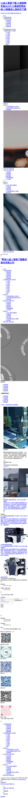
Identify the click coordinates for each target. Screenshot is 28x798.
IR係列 (8, 38)
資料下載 (8, 189)
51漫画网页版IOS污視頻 (12, 106)
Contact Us (6, 466)
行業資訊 (8, 186)
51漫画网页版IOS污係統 (9, 29)
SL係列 (8, 35)
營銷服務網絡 (9, 177)
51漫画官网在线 (7, 17)
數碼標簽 (8, 26)
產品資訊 (8, 192)
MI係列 (8, 37)
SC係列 (8, 32)
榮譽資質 (8, 176)
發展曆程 (8, 173)
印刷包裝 (8, 22)
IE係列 (8, 43)
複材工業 (8, 25)
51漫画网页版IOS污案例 (12, 191)
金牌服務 (8, 109)
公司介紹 (8, 171)
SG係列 (8, 34)
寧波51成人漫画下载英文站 (7, 784)
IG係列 (8, 41)
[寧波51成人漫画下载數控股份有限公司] (11, 13)
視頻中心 (5, 103)
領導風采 (8, 174)
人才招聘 (8, 179)
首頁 (4, 16)
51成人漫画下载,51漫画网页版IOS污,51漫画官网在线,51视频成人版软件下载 (13, 6)
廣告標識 (8, 20)
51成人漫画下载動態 (11, 185)
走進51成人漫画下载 (8, 168)
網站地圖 (3, 796)
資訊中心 (5, 182)
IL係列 (8, 40)
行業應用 (8, 188)
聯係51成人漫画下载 (8, 251)
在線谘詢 (3, 597)
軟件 (7, 44)
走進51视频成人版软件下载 (13, 108)
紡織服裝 (8, 23)
